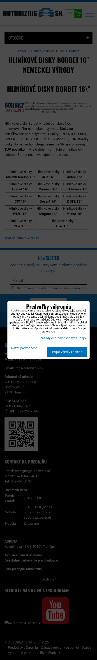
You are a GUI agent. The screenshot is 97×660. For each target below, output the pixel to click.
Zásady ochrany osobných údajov (63, 338)
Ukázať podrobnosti (23, 348)
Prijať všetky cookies (67, 352)
